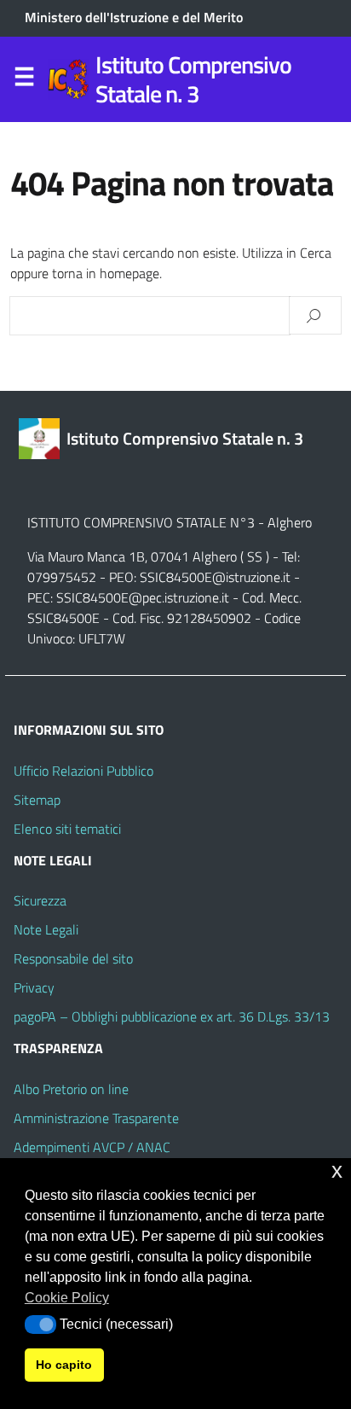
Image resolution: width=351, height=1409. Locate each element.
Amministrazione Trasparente (96, 1118)
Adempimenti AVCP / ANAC (92, 1147)
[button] (40, 1324)
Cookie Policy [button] (67, 1297)
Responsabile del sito (73, 958)
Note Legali (46, 929)
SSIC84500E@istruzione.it (215, 577)
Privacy (34, 987)
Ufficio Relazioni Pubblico (83, 770)
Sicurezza (40, 900)
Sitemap (37, 799)
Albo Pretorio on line (71, 1089)
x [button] (336, 1170)
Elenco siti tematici (67, 828)
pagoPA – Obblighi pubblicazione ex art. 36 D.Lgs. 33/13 (172, 1016)
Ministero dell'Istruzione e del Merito (134, 17)
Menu (24, 80)
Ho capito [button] (64, 1364)
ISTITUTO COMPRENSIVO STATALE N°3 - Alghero (169, 522)
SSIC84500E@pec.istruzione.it (142, 597)
